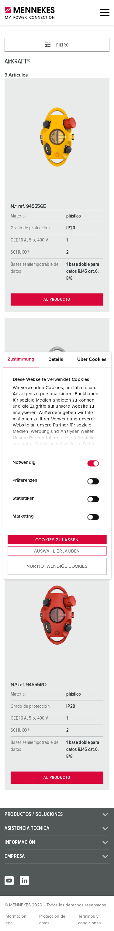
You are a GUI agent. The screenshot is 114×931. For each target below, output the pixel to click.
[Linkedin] (24, 880)
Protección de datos (52, 919)
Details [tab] (55, 359)
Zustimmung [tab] (21, 359)
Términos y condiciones (89, 919)
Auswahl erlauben (57, 551)
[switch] (93, 481)
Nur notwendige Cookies (57, 566)
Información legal (15, 919)
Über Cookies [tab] (91, 359)
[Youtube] (9, 880)
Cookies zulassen (57, 540)
